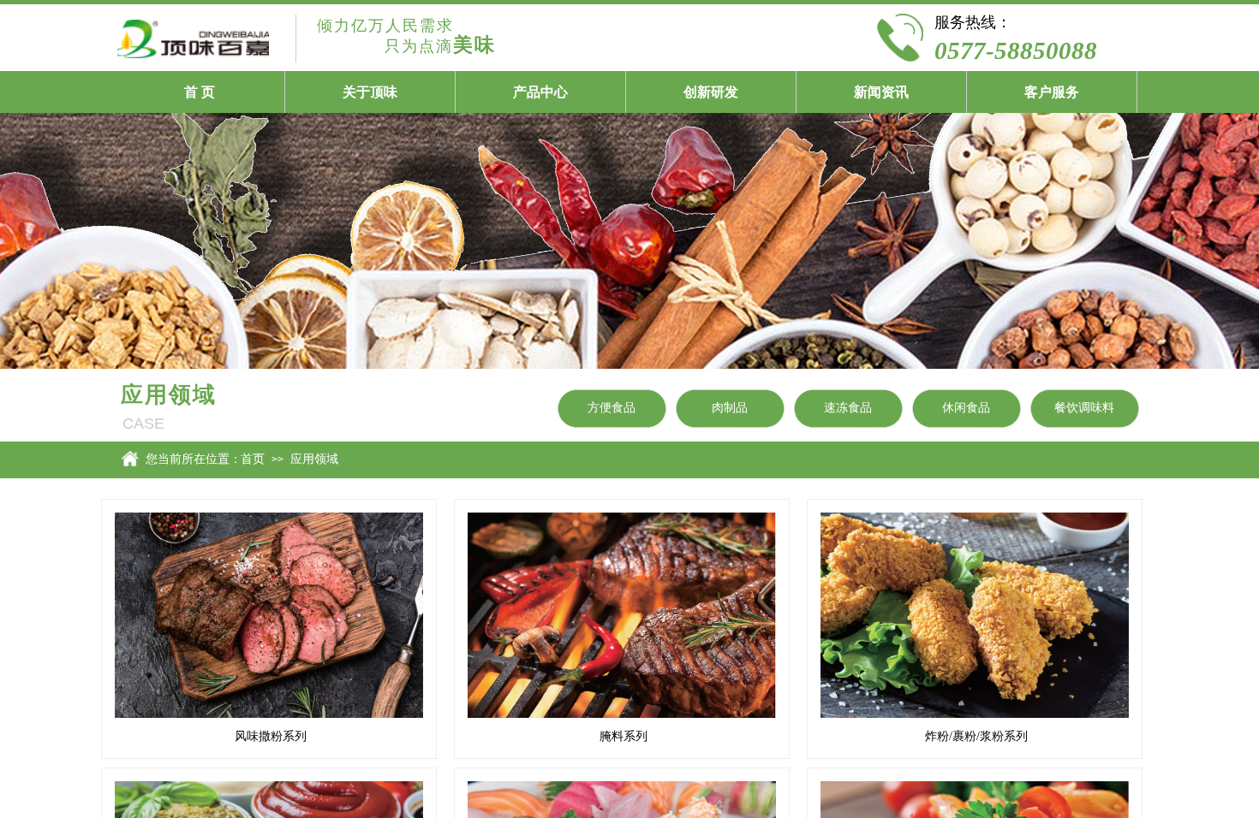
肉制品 (730, 407)
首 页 (199, 92)
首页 (253, 458)
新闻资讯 (881, 92)
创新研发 (710, 92)
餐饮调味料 (1084, 407)
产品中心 (540, 92)
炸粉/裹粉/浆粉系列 (976, 736)
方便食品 (611, 407)
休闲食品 (966, 407)
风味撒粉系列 (271, 736)
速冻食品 (848, 407)
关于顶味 (370, 92)
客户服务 (1051, 92)
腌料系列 (623, 736)
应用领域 (314, 458)
